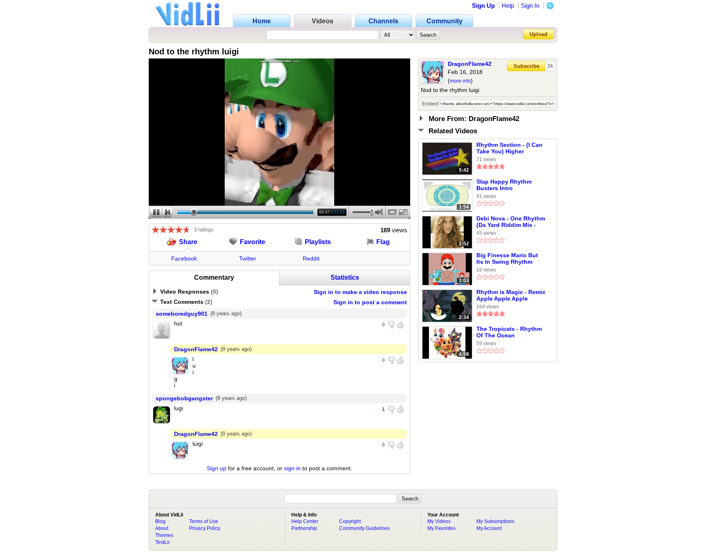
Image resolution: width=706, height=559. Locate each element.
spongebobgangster (184, 398)
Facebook (184, 258)
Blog (160, 521)
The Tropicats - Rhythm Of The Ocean (509, 332)
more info (460, 81)
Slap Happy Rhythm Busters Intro (504, 184)
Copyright (350, 521)
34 (550, 66)
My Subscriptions (495, 521)
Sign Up (483, 5)
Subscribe (526, 66)
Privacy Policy (204, 528)
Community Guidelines (364, 528)
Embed (430, 104)
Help (508, 5)
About (161, 528)
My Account (489, 528)
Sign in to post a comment (370, 302)
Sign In (530, 5)
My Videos (439, 521)
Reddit (311, 258)
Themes (164, 535)
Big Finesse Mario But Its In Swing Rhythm (507, 258)
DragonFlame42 (470, 64)
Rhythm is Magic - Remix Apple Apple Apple (510, 295)
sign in (292, 468)
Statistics (345, 277)
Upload (538, 34)
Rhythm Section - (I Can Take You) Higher (509, 148)
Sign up (216, 468)
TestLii (162, 542)
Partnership (304, 528)
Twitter (247, 258)
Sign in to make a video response (360, 292)
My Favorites (441, 528)
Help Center (304, 521)
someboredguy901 (182, 313)
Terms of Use (203, 521)
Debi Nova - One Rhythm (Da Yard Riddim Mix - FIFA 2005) (510, 222)
